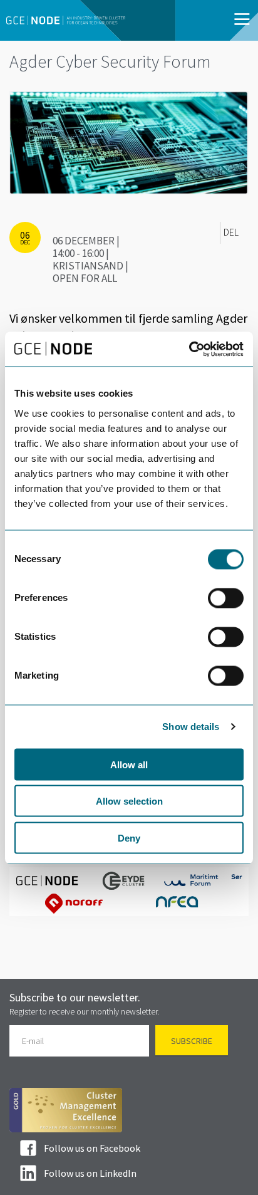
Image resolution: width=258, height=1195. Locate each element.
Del (231, 232)
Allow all (129, 764)
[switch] (226, 598)
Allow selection (129, 801)
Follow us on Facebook (92, 1148)
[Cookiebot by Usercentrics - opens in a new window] (189, 349)
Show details (190, 726)
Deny (129, 837)
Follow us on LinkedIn (90, 1173)
